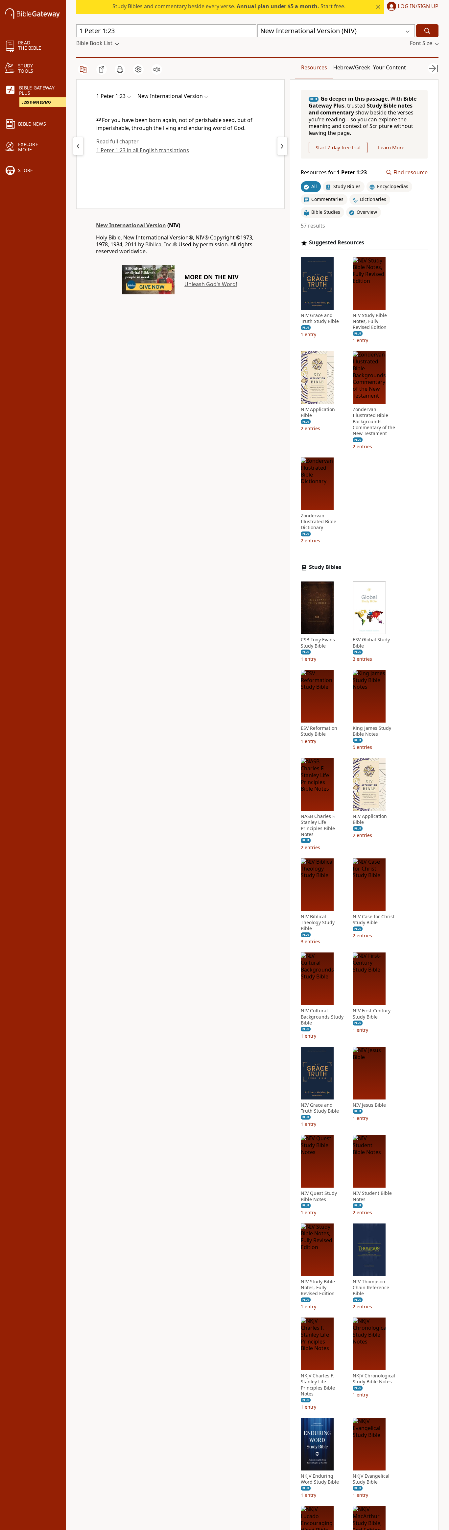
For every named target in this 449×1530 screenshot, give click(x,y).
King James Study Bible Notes (372, 731)
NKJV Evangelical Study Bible (371, 1479)
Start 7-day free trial (338, 147)
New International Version (131, 225)
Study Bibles (325, 567)
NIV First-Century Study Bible (371, 1014)
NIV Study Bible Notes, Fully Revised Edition (370, 321)
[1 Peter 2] (282, 146)
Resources (314, 67)
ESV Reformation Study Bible (319, 731)
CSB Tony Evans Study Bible (318, 643)
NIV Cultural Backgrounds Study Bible (322, 1016)
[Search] (427, 30)
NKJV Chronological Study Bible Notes (374, 1379)
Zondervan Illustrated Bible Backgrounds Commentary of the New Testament (374, 421)
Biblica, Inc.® (161, 244)
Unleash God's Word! (210, 284)
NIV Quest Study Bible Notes (319, 1196)
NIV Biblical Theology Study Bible (318, 922)
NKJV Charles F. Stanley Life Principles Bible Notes (318, 1385)
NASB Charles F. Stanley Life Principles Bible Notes (318, 825)
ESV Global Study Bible (371, 643)
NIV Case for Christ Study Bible (373, 919)
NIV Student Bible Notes (372, 1196)
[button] (411, 7)
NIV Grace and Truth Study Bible (320, 318)
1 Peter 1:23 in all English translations (142, 150)
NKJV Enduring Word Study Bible (320, 1479)
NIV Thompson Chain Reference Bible (371, 1287)
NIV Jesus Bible (369, 1105)
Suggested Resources (336, 242)
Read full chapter (117, 141)
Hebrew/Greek (351, 67)
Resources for (334, 172)
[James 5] (78, 146)
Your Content (389, 67)
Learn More (391, 147)
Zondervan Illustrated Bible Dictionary (318, 522)
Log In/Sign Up (418, 6)
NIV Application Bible (318, 412)
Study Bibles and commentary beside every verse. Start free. (228, 6)
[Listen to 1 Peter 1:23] (157, 69)
